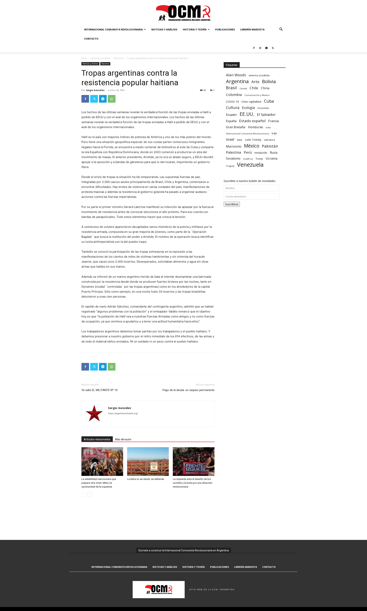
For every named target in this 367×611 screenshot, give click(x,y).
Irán (274, 133)
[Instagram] (260, 47)
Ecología (248, 108)
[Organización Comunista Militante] (183, 12)
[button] (281, 30)
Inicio (84, 58)
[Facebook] (254, 47)
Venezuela (250, 165)
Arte (255, 82)
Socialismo (233, 159)
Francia (273, 121)
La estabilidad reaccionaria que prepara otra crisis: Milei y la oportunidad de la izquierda (98, 483)
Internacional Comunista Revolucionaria (113, 29)
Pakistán (270, 146)
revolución (260, 152)
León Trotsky (253, 139)
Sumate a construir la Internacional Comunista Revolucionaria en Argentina (183, 550)
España (231, 121)
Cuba (269, 101)
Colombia (234, 95)
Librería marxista (252, 29)
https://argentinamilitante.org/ (123, 413)
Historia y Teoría (195, 29)
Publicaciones (225, 29)
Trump (259, 158)
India (268, 127)
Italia (239, 139)
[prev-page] (83, 494)
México (251, 146)
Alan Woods (236, 75)
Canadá (243, 88)
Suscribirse (231, 204)
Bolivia (269, 81)
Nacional (118, 58)
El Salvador (266, 115)
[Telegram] (266, 47)
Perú (248, 152)
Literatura (269, 139)
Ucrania (271, 159)
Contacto (91, 38)
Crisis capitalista (251, 101)
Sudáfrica (248, 158)
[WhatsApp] (111, 99)
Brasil (231, 88)
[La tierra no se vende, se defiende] (148, 461)
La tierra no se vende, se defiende (145, 479)
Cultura (232, 107)
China (265, 88)
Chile (254, 88)
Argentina (237, 81)
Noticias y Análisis (164, 29)
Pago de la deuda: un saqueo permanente (188, 390)
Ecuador (231, 115)
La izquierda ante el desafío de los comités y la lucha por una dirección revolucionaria (192, 483)
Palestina (233, 152)
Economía (263, 108)
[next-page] (90, 494)
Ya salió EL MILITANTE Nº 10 (99, 390)
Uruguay (230, 165)
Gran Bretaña (235, 127)
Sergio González (95, 90)
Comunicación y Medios (257, 95)
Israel (230, 139)
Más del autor (123, 439)
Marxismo (233, 146)
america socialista (259, 75)
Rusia (273, 153)
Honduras (255, 127)
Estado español (252, 121)
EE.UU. (247, 114)
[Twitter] (273, 47)
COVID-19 (232, 101)
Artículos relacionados (97, 439)
